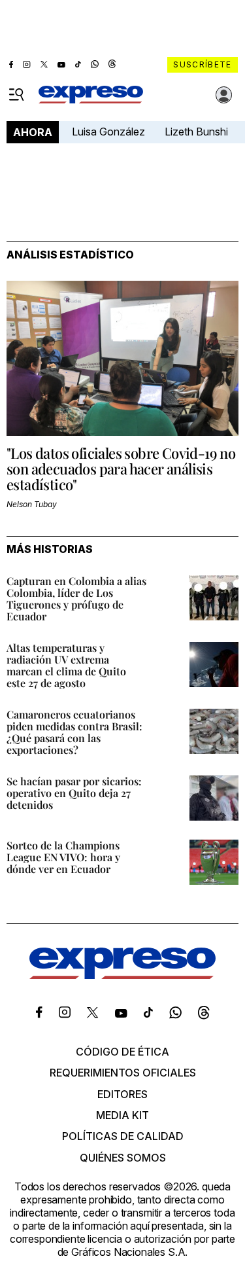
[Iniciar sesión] (224, 95)
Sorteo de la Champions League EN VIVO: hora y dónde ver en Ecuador (63, 857)
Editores (122, 1094)
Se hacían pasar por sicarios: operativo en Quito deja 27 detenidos (74, 792)
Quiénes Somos (123, 1158)
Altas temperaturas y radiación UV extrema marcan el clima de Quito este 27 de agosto (66, 665)
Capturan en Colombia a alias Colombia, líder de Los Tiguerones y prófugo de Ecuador (76, 598)
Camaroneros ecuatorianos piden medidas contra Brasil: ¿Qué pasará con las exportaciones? (74, 732)
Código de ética (122, 1052)
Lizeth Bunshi (196, 131)
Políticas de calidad (123, 1136)
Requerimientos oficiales (123, 1072)
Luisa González (108, 131)
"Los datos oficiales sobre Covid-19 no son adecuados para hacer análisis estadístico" (121, 468)
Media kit (122, 1115)
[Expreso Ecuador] (122, 975)
